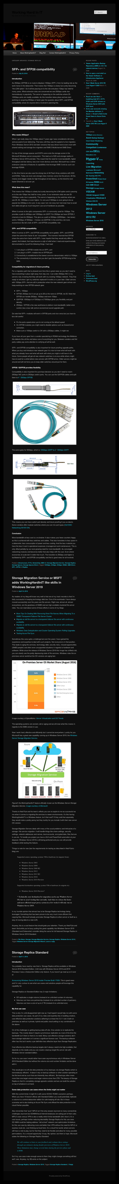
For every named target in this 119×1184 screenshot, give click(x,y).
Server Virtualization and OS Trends (49, 718)
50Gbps (59, 565)
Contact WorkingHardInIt (57, 53)
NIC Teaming (90, 176)
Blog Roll (43, 53)
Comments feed (91, 278)
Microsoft (97, 170)
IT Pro (30, 563)
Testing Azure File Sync (25, 633)
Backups (101, 138)
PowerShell (91, 178)
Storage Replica (70, 563)
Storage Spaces (17, 565)
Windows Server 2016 (94, 220)
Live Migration (93, 166)
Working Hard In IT (27, 12)
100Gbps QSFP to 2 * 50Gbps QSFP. (54, 450)
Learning (90, 163)
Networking (36, 563)
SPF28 (18, 567)
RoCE (101, 182)
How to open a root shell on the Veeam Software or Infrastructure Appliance (96, 75)
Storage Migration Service (55, 563)
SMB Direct (71, 565)
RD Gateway (90, 182)
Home (15, 53)
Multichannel (90, 173)
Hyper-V (92, 158)
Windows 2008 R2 (92, 201)
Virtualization (91, 198)
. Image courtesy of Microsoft (36, 806)
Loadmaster (89, 170)
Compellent (91, 147)
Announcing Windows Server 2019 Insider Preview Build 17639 (36, 980)
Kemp (101, 159)
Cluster (92, 141)
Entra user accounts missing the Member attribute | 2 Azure (96, 111)
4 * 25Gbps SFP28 (25, 377)
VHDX (102, 195)
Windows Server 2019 (68, 939)
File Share (21, 939)
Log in (88, 273)
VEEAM (90, 191)
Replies (24, 567)
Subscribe (92, 259)
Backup (94, 138)
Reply (70, 1164)
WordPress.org (91, 281)
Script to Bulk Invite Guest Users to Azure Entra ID (96, 116)
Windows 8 (101, 198)
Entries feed (90, 276)
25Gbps (53, 565)
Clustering (98, 141)
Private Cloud (102, 179)
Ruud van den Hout (93, 96)
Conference (101, 147)
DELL (96, 151)
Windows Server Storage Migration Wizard (31, 941)
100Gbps (47, 565)
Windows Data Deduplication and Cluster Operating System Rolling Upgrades (45, 630)
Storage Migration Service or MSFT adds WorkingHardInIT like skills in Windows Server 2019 (37, 582)
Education (89, 155)
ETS (95, 155)
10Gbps (89, 134)
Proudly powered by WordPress (59, 1176)
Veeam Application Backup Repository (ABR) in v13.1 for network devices (96, 65)
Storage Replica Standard (30, 952)
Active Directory (97, 135)
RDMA (65, 565)
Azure (88, 137)
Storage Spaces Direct (30, 565)
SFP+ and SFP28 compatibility (33, 69)
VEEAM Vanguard (92, 195)
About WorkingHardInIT (28, 53)
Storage (28, 939)
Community (92, 144)
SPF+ (13, 567)
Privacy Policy (74, 53)
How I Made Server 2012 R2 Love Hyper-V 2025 (96, 123)
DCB (91, 151)
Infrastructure (22, 563)
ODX (96, 176)
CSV (87, 151)
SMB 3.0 (43, 563)
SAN (87, 185)
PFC (99, 176)
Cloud (88, 141)
